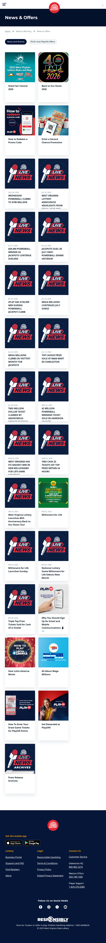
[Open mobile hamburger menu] (4, 4)
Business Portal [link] (14, 857)
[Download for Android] (32, 843)
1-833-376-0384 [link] (77, 886)
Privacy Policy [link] (44, 869)
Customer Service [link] (78, 857)
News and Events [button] (15, 41)
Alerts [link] (9, 875)
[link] (53, 825)
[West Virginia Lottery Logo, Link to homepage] (53, 6)
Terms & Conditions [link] (47, 863)
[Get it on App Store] (14, 843)
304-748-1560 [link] (76, 876)
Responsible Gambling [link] (49, 857)
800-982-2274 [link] (76, 866)
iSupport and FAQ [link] (15, 863)
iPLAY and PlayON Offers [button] (43, 41)
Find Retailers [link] (13, 869)
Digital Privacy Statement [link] (50, 875)
